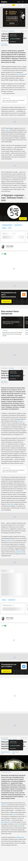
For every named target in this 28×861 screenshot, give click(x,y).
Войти (18, 1)
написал (7, 145)
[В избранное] (26, 31)
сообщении (21, 74)
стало (14, 821)
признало (4, 812)
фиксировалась (5, 829)
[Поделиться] (24, 31)
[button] (26, 2)
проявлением (20, 844)
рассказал (8, 546)
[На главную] (4, 2)
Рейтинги (19, 5)
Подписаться (6, 307)
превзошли (19, 557)
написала (20, 426)
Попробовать (13, 41)
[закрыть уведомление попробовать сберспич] (21, 35)
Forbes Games (9, 5)
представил (10, 509)
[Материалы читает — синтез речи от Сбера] (21, 31)
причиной (17, 831)
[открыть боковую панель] (22, 2)
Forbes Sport (5, 335)
